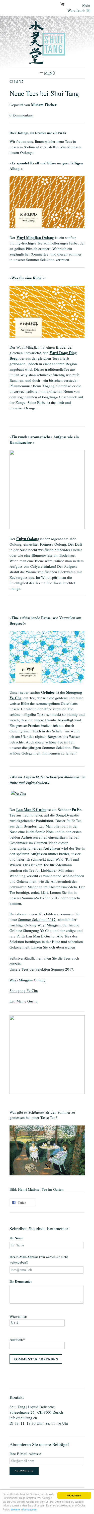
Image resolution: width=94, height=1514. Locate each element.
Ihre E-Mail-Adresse (39, 1259)
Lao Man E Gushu (31, 809)
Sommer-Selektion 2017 (37, 919)
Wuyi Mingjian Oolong (35, 237)
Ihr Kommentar (21, 1281)
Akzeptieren (74, 1495)
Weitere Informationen (24, 1509)
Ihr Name (16, 1237)
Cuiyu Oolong (27, 538)
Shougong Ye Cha (24, 990)
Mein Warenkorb (78, 8)
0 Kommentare (21, 114)
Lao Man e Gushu (24, 1000)
